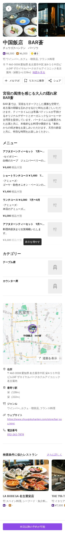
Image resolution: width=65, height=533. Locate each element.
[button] (9, 8)
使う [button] (36, 53)
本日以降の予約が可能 (32, 526)
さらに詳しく (54, 454)
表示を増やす (32, 241)
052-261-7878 (15, 434)
